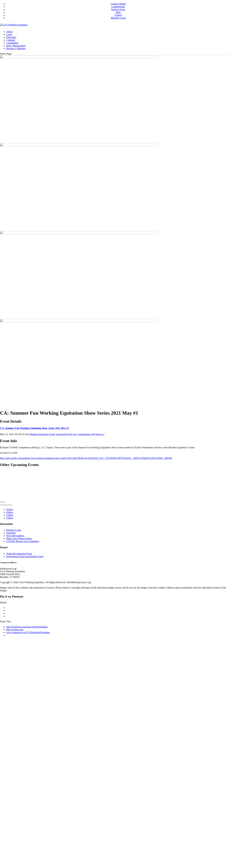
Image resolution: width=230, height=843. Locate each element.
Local (9, 34)
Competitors (12, 43)
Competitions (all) (86, 434)
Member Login (118, 18)
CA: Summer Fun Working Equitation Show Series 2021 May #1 (34, 428)
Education (11, 37)
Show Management (16, 45)
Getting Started (118, 3)
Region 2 (99, 434)
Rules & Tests (118, 9)
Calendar (10, 40)
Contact (118, 15)
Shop (118, 12)
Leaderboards (118, 6)
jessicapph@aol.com (66, 434)
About (9, 31)
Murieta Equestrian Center (42, 434)
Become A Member (16, 48)
